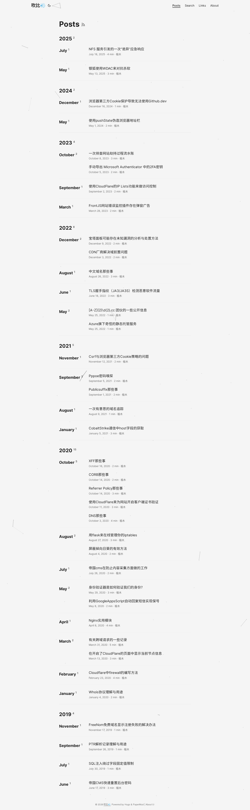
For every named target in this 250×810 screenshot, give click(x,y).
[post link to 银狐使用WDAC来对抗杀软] (139, 71)
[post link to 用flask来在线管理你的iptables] (139, 537)
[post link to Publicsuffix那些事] (139, 392)
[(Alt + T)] (49, 5)
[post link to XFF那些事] (139, 463)
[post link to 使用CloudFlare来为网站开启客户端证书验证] (139, 504)
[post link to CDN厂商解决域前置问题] (139, 254)
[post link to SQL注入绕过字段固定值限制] (139, 766)
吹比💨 (38, 5)
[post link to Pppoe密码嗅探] (139, 378)
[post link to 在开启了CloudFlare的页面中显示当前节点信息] (139, 656)
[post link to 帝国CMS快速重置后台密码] (139, 785)
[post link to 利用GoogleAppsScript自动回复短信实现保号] (139, 603)
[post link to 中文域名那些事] (139, 274)
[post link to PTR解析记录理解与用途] (139, 746)
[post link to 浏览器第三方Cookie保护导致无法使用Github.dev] (139, 103)
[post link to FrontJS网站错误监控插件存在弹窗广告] (139, 208)
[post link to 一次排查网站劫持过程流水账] (139, 156)
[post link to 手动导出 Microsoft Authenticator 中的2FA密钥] (139, 169)
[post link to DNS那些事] (139, 518)
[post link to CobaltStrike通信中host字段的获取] (139, 430)
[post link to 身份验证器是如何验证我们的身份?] (139, 589)
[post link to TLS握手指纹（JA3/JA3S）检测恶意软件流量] (139, 293)
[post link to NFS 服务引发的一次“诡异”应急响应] (139, 51)
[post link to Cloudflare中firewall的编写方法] (139, 675)
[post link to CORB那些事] (139, 477)
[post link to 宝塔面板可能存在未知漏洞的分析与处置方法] (139, 240)
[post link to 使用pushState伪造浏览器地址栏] (139, 123)
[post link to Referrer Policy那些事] (139, 490)
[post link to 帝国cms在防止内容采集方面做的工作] (139, 570)
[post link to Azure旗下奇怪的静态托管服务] (139, 326)
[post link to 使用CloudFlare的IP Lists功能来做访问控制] (139, 188)
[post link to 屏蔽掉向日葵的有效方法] (139, 551)
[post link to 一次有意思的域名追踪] (139, 411)
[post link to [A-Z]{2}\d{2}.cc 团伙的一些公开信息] (139, 312)
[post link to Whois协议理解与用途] (139, 694)
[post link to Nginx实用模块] (139, 623)
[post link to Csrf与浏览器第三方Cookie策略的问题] (139, 359)
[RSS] (83, 24)
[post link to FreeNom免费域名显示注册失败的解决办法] (139, 727)
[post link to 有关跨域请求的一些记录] (139, 642)
